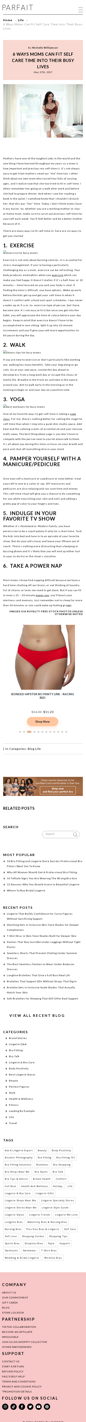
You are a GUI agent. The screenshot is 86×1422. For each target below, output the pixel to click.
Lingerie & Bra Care (22, 1062)
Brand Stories (18, 1038)
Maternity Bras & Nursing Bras (47, 1221)
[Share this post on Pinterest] (51, 145)
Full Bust (10, 1186)
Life (21, 20)
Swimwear (29, 1250)
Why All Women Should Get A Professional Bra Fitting (42, 872)
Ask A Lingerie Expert (19, 1150)
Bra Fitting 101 (65, 1157)
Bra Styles (41, 1171)
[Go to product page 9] (54, 732)
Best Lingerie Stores (22, 1074)
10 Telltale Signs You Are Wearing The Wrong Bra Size (42, 878)
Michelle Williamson (45, 47)
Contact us (10, 1361)
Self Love (11, 1236)
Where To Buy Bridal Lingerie (26, 890)
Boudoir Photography (19, 1157)
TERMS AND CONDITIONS (18, 1381)
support (64, 1243)
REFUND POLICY (13, 1371)
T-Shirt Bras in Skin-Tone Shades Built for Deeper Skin (42, 935)
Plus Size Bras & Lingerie (42, 1229)
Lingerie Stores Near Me (21, 1207)
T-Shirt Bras (49, 1250)
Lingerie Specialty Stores (57, 1200)
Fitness (14, 1104)
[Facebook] (22, 1407)
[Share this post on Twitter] (35, 145)
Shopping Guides (33, 1236)
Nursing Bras (13, 1229)
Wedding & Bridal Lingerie (22, 1257)
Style (12, 1092)
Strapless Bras (34, 1243)
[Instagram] (5, 1407)
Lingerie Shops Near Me (20, 1200)
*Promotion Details (17, 1391)
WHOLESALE (10, 1336)
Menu (80, 9)
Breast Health (42, 1178)
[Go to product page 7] (46, 732)
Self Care (70, 1229)
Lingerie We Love (66, 1214)
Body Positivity (19, 1068)
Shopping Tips (58, 1236)
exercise (57, 275)
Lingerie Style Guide (55, 1207)
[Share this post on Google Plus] (43, 145)
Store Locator (13, 1312)
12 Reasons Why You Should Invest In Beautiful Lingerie (43, 884)
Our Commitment (15, 1297)
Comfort (61, 1178)
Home (7, 20)
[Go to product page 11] (62, 732)
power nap (42, 595)
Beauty (13, 1080)
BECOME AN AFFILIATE (17, 1331)
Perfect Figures (19, 1086)
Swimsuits (11, 1250)
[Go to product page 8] (50, 732)
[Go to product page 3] (29, 732)
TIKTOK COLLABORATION (19, 1326)
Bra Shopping (62, 1164)
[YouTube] (38, 1407)
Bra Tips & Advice (16, 1178)
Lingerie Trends (39, 1214)
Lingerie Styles (14, 1214)
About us (9, 1292)
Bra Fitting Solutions (18, 1164)
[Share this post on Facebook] (27, 145)
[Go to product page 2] (24, 732)
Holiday (58, 1186)
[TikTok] (13, 1407)
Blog (31, 748)
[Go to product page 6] (42, 732)
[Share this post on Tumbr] (59, 145)
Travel (13, 1123)
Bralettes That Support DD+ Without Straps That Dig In (42, 981)
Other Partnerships (17, 1347)
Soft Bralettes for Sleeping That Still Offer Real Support (42, 998)
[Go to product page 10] (58, 732)
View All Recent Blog (37, 1015)
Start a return (13, 1366)
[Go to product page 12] (66, 732)
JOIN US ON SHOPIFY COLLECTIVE (24, 1341)
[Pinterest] (47, 1407)
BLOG (6, 1307)
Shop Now (42, 721)
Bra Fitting (16, 1050)
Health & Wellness (21, 1098)
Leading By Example (22, 1111)
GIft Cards (10, 1302)
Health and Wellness (34, 1186)
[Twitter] (30, 1407)
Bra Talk (14, 1056)
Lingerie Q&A (18, 1044)
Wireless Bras (53, 1257)
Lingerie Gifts (45, 1193)
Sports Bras (12, 1243)
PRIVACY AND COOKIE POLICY (22, 1386)
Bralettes (42, 1164)
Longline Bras (14, 1221)
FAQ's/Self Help (13, 1376)
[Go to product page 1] (20, 732)
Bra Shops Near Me (17, 1171)
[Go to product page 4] (34, 732)
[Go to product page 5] (38, 732)
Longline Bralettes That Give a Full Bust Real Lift (38, 975)
